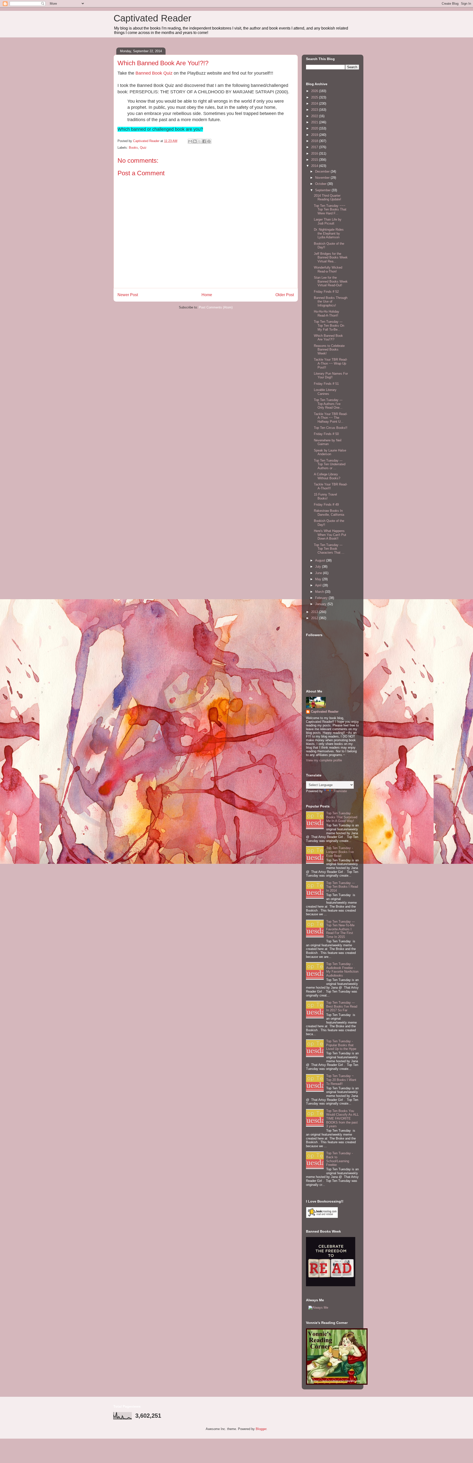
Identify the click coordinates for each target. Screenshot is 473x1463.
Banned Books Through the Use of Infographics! (330, 301)
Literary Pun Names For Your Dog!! (331, 375)
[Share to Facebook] (204, 141)
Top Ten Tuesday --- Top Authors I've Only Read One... (328, 403)
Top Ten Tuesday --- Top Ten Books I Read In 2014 (342, 886)
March (320, 592)
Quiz (143, 147)
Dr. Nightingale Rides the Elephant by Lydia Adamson (329, 233)
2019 (315, 135)
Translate (340, 791)
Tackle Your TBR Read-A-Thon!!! (330, 486)
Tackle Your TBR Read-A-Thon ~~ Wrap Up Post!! (330, 363)
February (322, 598)
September (323, 190)
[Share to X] (199, 141)
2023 (315, 110)
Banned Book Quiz (153, 73)
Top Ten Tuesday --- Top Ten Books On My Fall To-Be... (329, 325)
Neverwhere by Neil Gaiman (327, 442)
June (319, 573)
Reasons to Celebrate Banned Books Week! (329, 349)
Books (133, 147)
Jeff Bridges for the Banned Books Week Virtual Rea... (331, 257)
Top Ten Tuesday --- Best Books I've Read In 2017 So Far (341, 1006)
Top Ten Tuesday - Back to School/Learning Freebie (339, 1159)
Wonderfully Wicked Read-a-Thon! (328, 269)
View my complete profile (324, 760)
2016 (315, 153)
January (321, 604)
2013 (315, 612)
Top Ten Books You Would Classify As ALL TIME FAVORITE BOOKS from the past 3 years (342, 1118)
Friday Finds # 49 (326, 504)
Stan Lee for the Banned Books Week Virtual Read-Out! (331, 281)
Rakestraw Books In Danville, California (329, 512)
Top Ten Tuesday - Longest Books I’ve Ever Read (340, 851)
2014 (315, 166)
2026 (315, 91)
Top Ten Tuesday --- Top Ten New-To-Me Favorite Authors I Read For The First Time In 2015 (340, 929)
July (318, 566)
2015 (315, 159)
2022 (315, 116)
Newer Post (128, 295)
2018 (315, 141)
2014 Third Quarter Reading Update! (327, 197)
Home (207, 295)
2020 (315, 128)
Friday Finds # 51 (326, 384)
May (318, 579)
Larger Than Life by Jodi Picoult (327, 221)
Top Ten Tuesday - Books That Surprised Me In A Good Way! (341, 817)
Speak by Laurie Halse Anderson (330, 452)
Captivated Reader (152, 18)
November (323, 177)
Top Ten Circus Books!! (330, 428)
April (318, 585)
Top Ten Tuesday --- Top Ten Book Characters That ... (329, 548)
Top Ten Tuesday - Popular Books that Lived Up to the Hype (341, 1045)
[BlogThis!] (194, 141)
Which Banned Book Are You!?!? (328, 337)
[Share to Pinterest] (208, 141)
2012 (315, 618)
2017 (315, 147)
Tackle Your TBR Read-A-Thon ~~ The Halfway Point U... (330, 417)
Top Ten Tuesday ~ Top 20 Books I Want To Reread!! (341, 1079)
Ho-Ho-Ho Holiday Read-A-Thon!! (326, 313)
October (321, 184)
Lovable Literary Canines (325, 392)
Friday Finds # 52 (326, 291)
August (320, 560)
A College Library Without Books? (327, 476)
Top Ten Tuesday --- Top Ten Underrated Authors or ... (329, 464)
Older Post (284, 295)
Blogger (261, 1429)
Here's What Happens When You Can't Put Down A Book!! (330, 534)
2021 (315, 122)
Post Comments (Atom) (216, 307)
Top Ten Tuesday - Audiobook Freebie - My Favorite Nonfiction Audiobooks (342, 969)
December (323, 171)
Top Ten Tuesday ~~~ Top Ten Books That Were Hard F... (330, 209)
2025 (315, 97)
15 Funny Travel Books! (325, 496)
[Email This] (190, 141)
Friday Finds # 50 (326, 434)
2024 (315, 103)
